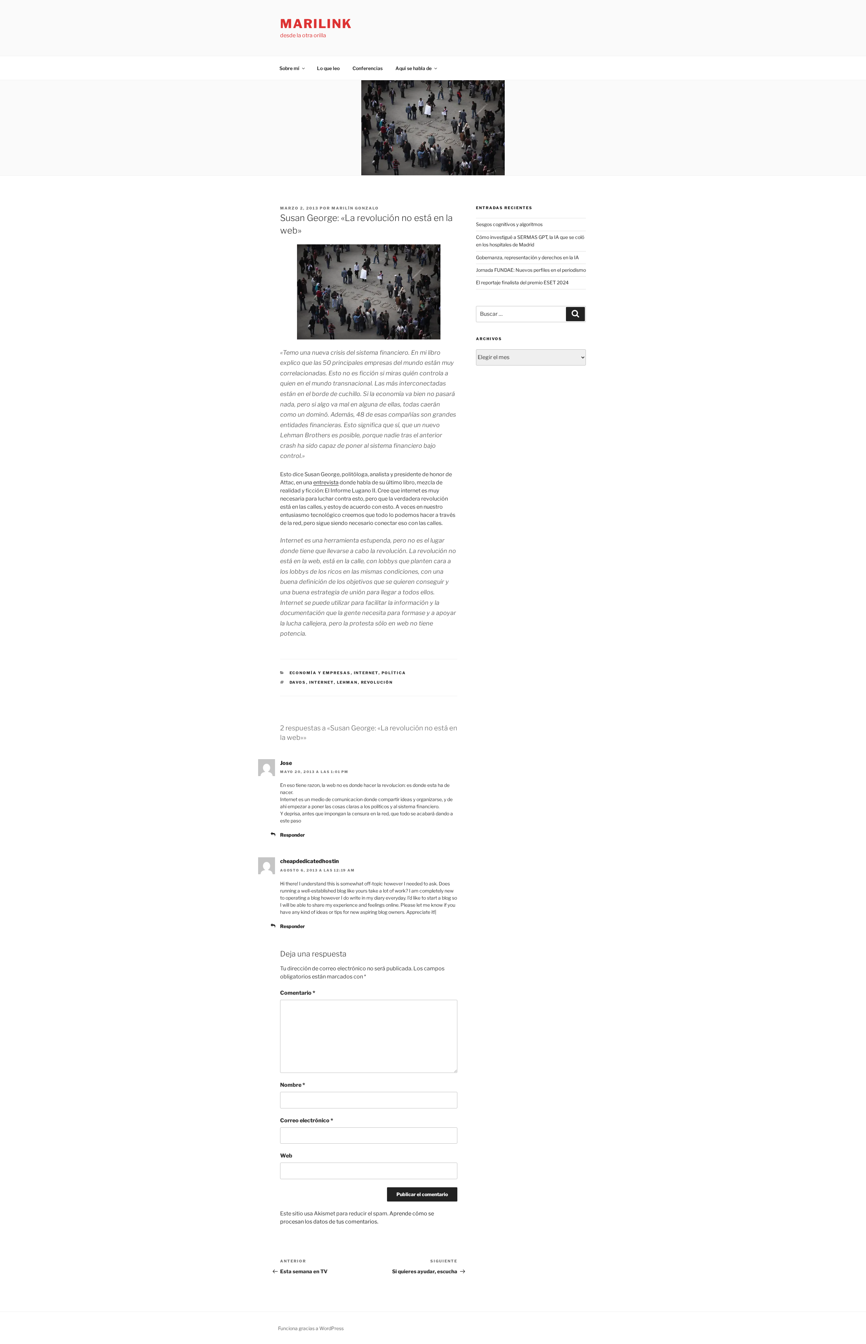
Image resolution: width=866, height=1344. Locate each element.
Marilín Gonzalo (355, 208)
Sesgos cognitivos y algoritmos (509, 224)
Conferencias (367, 68)
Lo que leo (328, 68)
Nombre (292, 1085)
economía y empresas (320, 672)
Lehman (347, 682)
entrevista (326, 482)
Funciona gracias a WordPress (311, 1328)
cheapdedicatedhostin (309, 861)
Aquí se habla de (413, 68)
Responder (292, 835)
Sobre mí (289, 68)
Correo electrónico (306, 1120)
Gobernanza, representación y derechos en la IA (527, 257)
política (394, 672)
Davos (298, 682)
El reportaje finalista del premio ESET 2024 (522, 282)
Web (286, 1155)
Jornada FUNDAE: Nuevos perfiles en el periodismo (531, 270)
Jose (286, 763)
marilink (316, 23)
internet (366, 672)
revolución (377, 682)
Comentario (297, 993)
